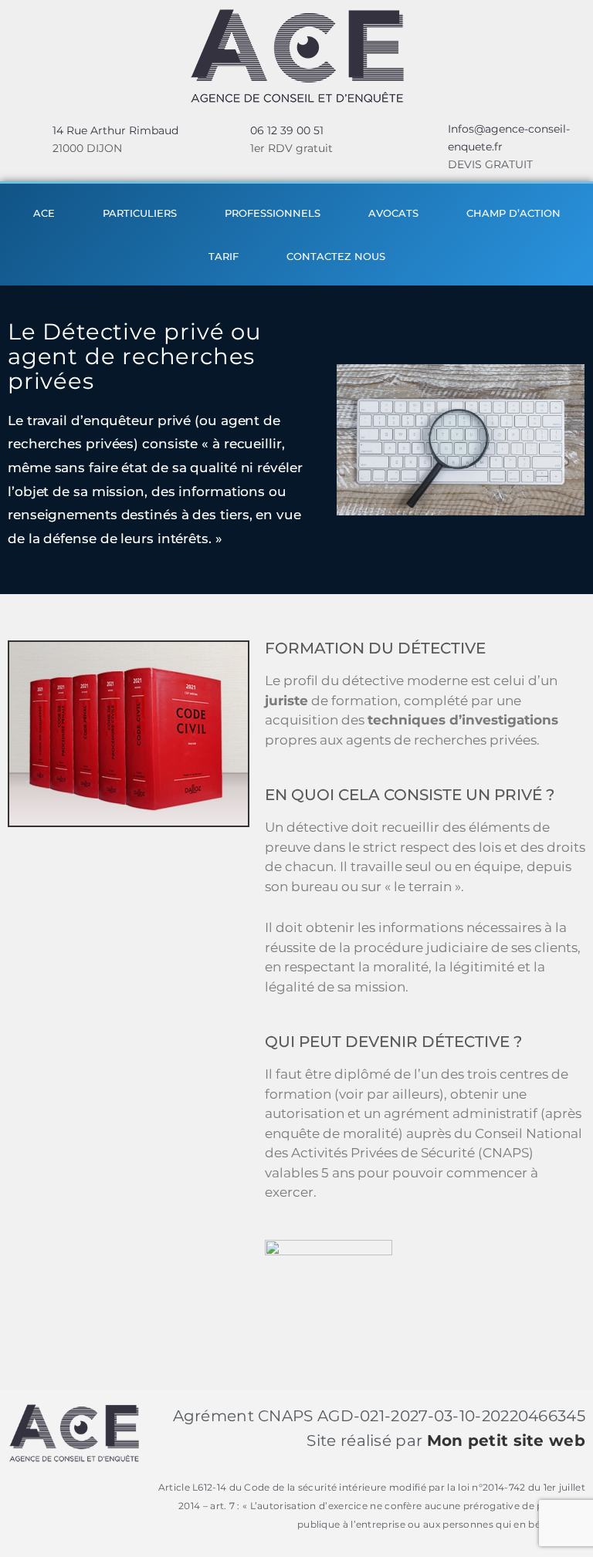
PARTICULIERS (140, 213)
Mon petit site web (506, 1440)
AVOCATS (393, 213)
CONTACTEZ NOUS (335, 256)
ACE (44, 213)
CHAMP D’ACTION (513, 213)
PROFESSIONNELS (272, 213)
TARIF (223, 256)
